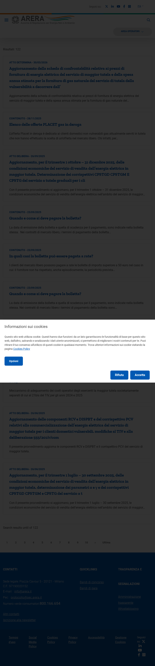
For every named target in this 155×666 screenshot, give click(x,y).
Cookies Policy (21, 348)
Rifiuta (119, 375)
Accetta (140, 375)
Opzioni (13, 361)
